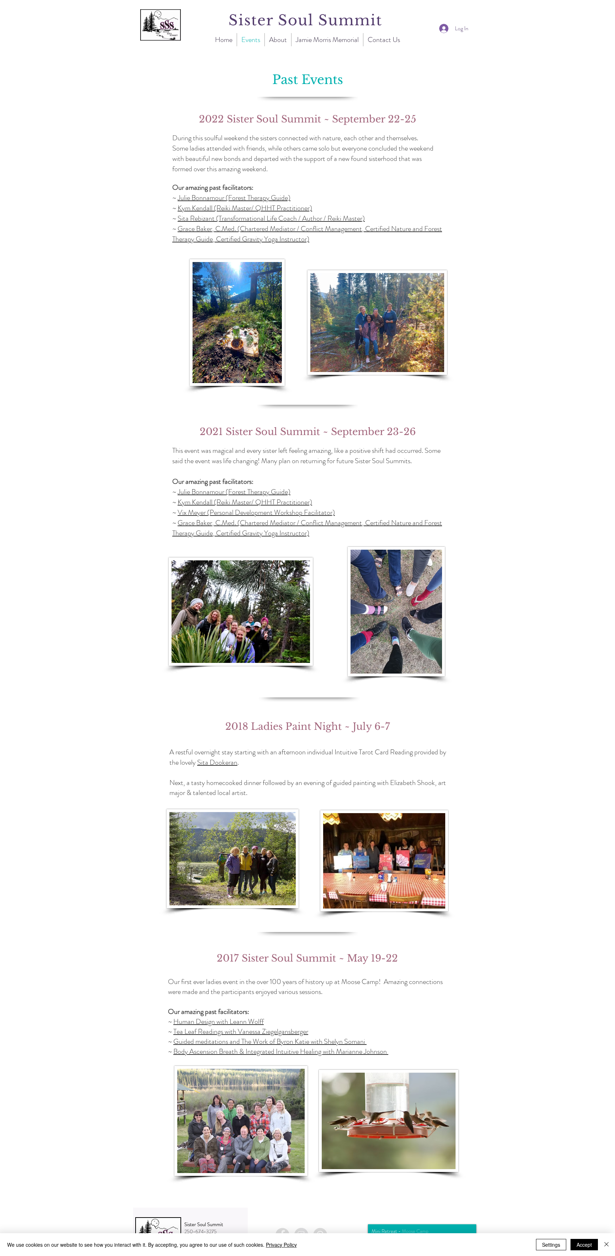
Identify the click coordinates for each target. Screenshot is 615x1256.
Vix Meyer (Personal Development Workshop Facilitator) (256, 512)
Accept (584, 1244)
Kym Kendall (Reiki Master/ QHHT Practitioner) (245, 208)
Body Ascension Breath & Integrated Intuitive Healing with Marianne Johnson (280, 1051)
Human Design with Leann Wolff (218, 1021)
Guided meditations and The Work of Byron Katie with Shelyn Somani (270, 1041)
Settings (551, 1244)
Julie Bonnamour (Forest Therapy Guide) (234, 198)
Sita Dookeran (217, 762)
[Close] (606, 1244)
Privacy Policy (281, 1244)
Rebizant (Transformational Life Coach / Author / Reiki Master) (277, 218)
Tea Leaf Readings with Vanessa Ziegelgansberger (240, 1031)
